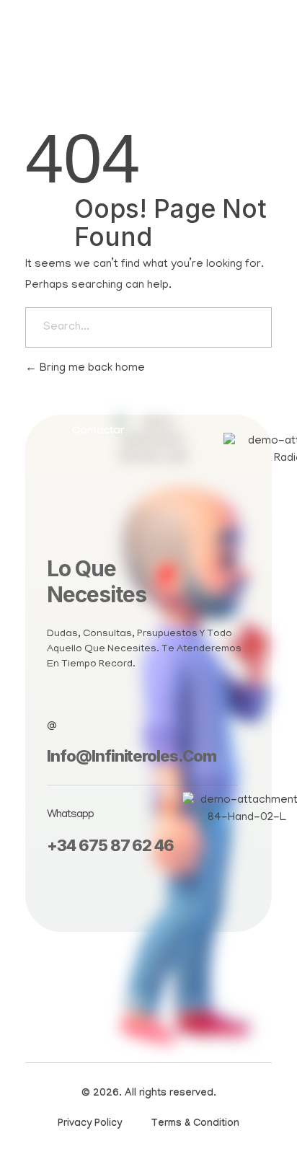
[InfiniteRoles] (61, 53)
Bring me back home (91, 368)
